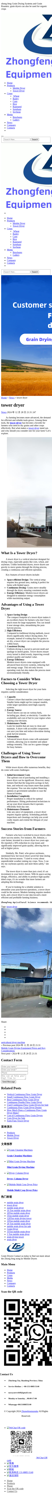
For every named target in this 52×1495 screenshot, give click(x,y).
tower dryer (16, 423)
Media (10, 114)
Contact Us (12, 1491)
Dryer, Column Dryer (17, 1179)
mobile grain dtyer (15, 1202)
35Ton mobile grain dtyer (18, 1231)
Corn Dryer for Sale (16, 1118)
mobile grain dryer (15, 1208)
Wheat (16, 96)
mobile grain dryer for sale (19, 1226)
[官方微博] (12, 1466)
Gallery (16, 120)
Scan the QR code (15, 1488)
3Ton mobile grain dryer (18, 1215)
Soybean (17, 112)
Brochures (17, 117)
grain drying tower (15, 1237)
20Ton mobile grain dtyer (18, 1213)
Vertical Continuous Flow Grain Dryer (24, 1094)
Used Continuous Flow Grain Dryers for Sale (27, 1105)
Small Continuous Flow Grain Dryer (23, 1097)
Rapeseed (17, 106)
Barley (16, 98)
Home (10, 83)
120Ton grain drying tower (19, 1218)
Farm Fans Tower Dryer (18, 1121)
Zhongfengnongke (29, 1411)
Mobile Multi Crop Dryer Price (22, 1190)
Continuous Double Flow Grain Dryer (24, 1102)
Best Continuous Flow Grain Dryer (23, 1099)
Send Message (8, 1082)
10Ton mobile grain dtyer (18, 1221)
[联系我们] (10, 1463)
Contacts (11, 128)
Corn (15, 101)
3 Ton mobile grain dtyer (18, 1234)
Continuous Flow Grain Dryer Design (24, 1107)
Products (11, 85)
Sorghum (17, 109)
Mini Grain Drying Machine (21, 1167)
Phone (10, 1486)
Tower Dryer (19, 91)
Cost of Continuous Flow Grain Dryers (25, 1115)
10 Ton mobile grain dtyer (19, 1210)
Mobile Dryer (19, 88)
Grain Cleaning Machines (19, 1155)
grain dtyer (12, 1239)
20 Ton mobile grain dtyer (19, 1223)
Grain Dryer (12, 1229)
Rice (15, 104)
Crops (9, 93)
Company (11, 125)
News (9, 122)
